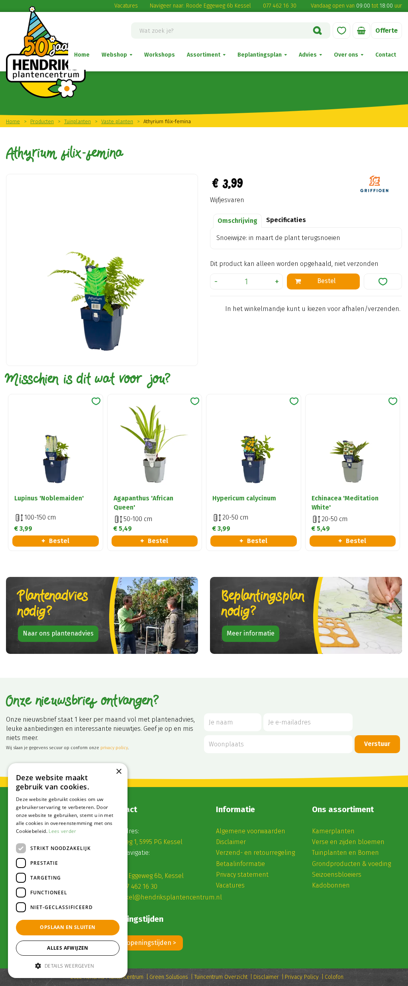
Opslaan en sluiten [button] (67, 927)
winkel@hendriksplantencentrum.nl (169, 897)
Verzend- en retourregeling (255, 852)
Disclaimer (231, 842)
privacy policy (114, 747)
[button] (68, 965)
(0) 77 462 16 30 (136, 886)
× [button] (119, 772)
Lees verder (62, 831)
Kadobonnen (331, 885)
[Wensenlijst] (341, 30)
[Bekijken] (361, 30)
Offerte (386, 30)
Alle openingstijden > (145, 943)
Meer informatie (251, 633)
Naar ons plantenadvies (58, 633)
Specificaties (286, 220)
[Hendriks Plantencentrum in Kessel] (46, 52)
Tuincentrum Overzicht (220, 977)
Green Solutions (168, 977)
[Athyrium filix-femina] (102, 270)
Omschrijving (237, 220)
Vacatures (126, 5)
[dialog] (68, 870)
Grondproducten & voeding (351, 864)
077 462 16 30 (279, 5)
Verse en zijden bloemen (348, 842)
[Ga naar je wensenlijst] (341, 30)
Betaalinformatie (240, 864)
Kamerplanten (333, 831)
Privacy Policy (302, 977)
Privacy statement (242, 874)
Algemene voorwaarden (250, 831)
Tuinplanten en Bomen (345, 852)
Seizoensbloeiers (336, 874)
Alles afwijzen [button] (67, 948)
